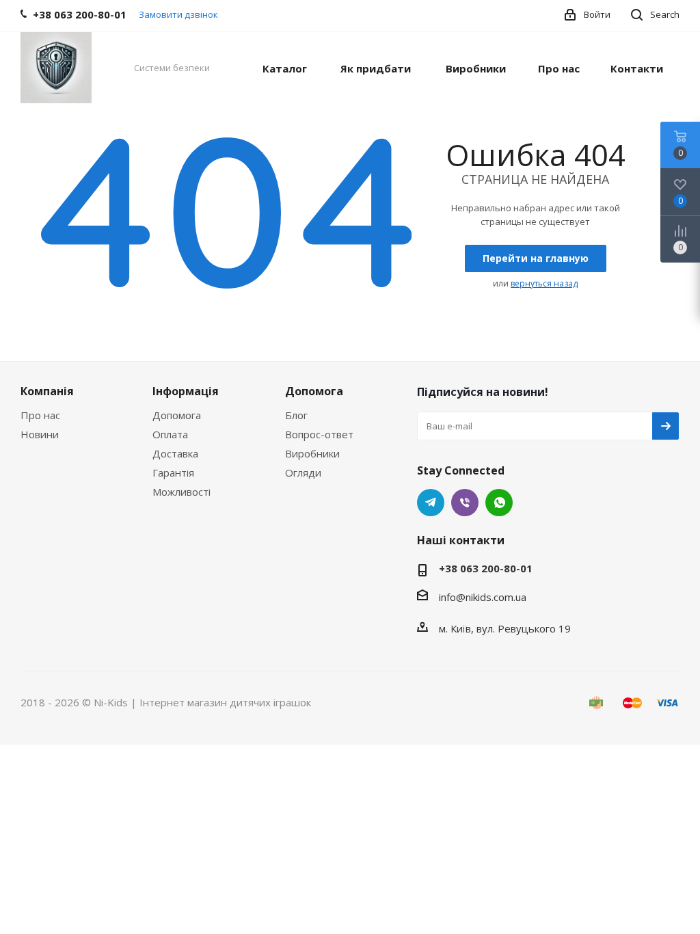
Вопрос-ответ (319, 434)
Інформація (185, 391)
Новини (40, 434)
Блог (296, 415)
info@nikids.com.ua (482, 597)
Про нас (40, 415)
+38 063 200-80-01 (486, 568)
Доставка (175, 453)
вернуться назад (544, 283)
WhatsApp (499, 502)
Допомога (176, 415)
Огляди (303, 472)
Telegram (430, 502)
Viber (465, 502)
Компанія (47, 391)
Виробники (312, 453)
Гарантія (173, 472)
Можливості (181, 491)
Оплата (170, 434)
